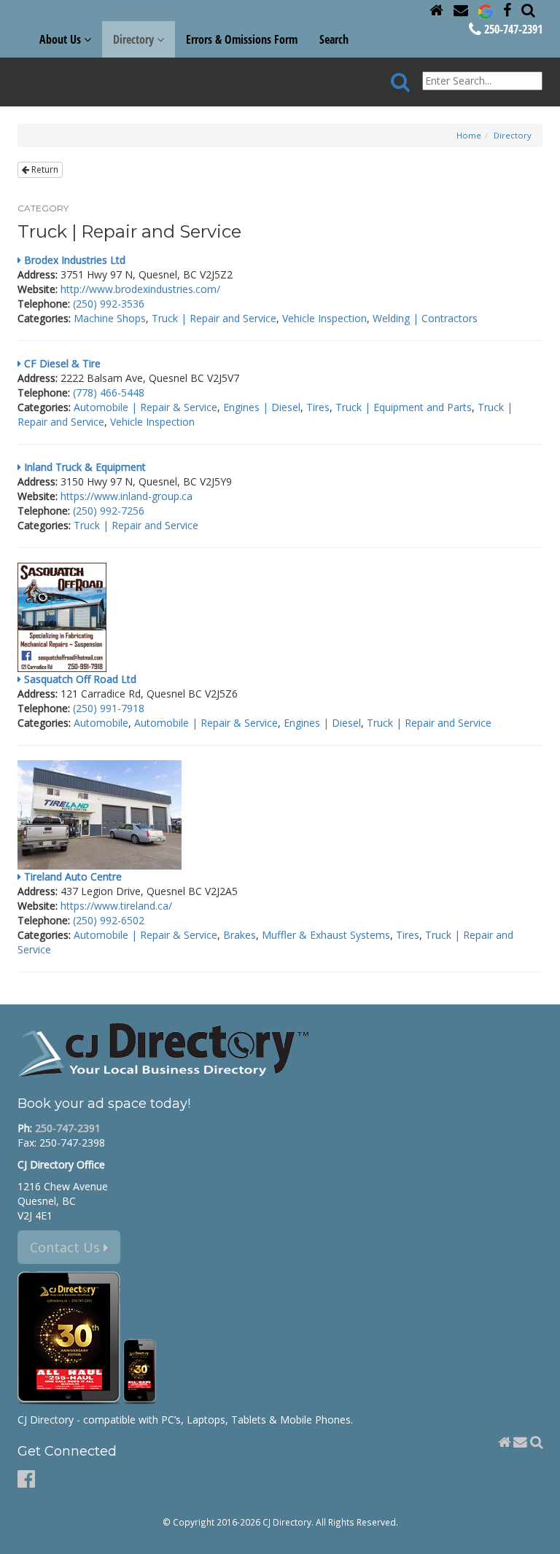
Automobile (101, 723)
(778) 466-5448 (108, 392)
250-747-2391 (511, 29)
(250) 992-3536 (108, 304)
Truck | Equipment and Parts (403, 407)
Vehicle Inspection (324, 318)
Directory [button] (135, 39)
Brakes (239, 935)
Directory (513, 135)
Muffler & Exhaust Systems (326, 935)
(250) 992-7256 (108, 511)
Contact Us (67, 1247)
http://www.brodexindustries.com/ (140, 289)
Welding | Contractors (425, 318)
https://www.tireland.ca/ (116, 906)
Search (334, 39)
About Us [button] (61, 39)
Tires (318, 407)
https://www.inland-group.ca (126, 496)
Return (43, 169)
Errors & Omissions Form (242, 39)
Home (468, 135)
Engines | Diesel (261, 407)
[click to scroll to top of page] (540, 1536)
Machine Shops (110, 318)
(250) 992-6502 (108, 920)
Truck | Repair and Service (214, 318)
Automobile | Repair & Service (145, 407)
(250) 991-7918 (108, 708)
